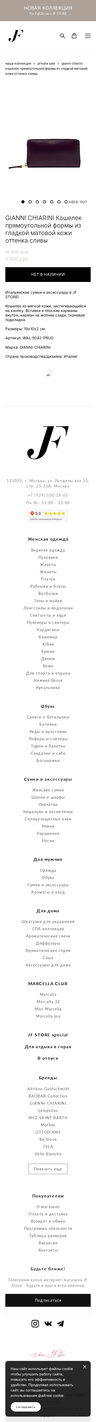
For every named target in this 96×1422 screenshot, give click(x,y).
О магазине (48, 1206)
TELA (48, 1146)
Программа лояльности (48, 1228)
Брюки (48, 651)
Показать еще (48, 1169)
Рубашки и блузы (48, 586)
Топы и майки (48, 600)
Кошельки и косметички (48, 811)
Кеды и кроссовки (48, 731)
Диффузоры (48, 943)
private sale (46, 63)
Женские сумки (48, 790)
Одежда (48, 870)
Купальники (48, 687)
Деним (48, 658)
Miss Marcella (48, 1009)
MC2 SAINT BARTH (48, 1117)
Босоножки (48, 760)
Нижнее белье (48, 680)
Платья (48, 579)
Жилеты (48, 571)
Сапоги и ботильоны (48, 717)
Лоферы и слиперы (48, 738)
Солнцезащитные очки (48, 819)
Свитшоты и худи (48, 615)
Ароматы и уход (48, 892)
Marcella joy (48, 1016)
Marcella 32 (48, 1001)
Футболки (48, 593)
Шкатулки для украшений (48, 921)
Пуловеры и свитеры (48, 622)
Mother (48, 1125)
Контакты (48, 1250)
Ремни (48, 826)
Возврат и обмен (48, 1221)
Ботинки (48, 724)
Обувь (48, 877)
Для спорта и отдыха (48, 673)
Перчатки (48, 804)
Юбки (48, 644)
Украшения (48, 833)
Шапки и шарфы (48, 797)
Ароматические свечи (48, 936)
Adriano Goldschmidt (48, 1088)
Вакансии (48, 1243)
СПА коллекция (48, 928)
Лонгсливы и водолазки (48, 608)
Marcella (48, 994)
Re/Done (48, 1139)
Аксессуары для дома (48, 965)
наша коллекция (18, 63)
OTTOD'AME (48, 1132)
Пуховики (48, 557)
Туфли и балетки (48, 746)
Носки (48, 840)
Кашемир (48, 637)
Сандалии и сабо (48, 753)
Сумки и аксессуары (48, 885)
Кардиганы (48, 629)
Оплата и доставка (48, 1214)
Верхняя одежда (48, 550)
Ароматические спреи (48, 950)
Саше (48, 957)
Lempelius (48, 1110)
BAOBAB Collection (48, 1096)
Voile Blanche (48, 1154)
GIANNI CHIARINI (48, 1103)
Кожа (48, 666)
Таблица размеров (48, 1235)
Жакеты (48, 564)
